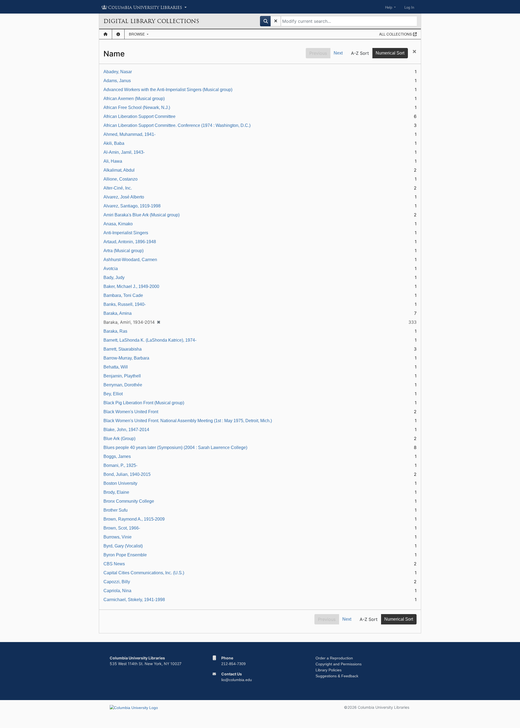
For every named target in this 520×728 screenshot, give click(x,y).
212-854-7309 (233, 664)
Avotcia (110, 268)
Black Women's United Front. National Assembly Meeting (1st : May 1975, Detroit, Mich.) (187, 420)
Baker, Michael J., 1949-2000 (131, 286)
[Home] (105, 34)
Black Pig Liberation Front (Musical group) (143, 402)
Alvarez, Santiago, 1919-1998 (132, 206)
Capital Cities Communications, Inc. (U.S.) (143, 572)
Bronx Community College (128, 501)
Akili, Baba (113, 143)
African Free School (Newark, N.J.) (136, 107)
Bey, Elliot (113, 394)
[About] (118, 34)
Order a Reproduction (334, 658)
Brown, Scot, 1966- (121, 528)
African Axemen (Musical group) (134, 98)
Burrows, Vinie (117, 537)
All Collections (396, 34)
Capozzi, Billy (116, 581)
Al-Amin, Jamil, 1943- (124, 152)
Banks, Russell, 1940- (124, 304)
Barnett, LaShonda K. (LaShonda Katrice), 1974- (149, 340)
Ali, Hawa (112, 161)
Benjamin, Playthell (122, 376)
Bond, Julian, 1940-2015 (127, 474)
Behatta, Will (115, 367)
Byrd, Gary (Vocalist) (123, 546)
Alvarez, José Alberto (123, 197)
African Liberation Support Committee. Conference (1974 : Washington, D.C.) (177, 125)
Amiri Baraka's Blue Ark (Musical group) (141, 215)
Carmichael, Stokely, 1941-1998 (134, 599)
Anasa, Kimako (118, 224)
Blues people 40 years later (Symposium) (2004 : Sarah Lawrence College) (175, 447)
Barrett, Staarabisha (122, 349)
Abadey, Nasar (117, 71)
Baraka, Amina (117, 313)
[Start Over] (276, 21)
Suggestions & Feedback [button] (337, 676)
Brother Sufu (115, 510)
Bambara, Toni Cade (123, 295)
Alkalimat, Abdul (119, 170)
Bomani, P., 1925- (120, 465)
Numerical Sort (390, 53)
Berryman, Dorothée (122, 385)
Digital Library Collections (151, 21)
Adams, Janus (117, 80)
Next (338, 53)
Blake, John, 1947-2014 (126, 429)
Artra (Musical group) (123, 250)
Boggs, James (117, 456)
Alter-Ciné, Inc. (117, 188)
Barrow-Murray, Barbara (126, 358)
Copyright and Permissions (339, 664)
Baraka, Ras (115, 331)
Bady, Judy (114, 277)
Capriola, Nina (117, 590)
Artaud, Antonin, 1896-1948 (129, 241)
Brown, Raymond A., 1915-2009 (134, 519)
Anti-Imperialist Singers (125, 232)
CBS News (114, 564)
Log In (409, 7)
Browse (137, 34)
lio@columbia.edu (236, 680)
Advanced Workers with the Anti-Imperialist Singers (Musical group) (167, 89)
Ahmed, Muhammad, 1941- (129, 134)
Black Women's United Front (130, 411)
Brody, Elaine (116, 492)
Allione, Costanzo (120, 179)
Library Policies (329, 670)
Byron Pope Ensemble (125, 555)
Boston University (120, 483)
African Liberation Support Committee (139, 116)
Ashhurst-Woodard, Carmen (130, 259)
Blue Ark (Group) (119, 438)
